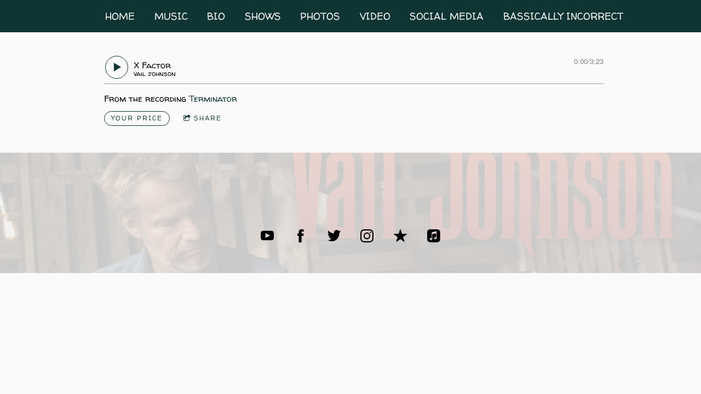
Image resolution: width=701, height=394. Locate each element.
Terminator (213, 98)
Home (120, 16)
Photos (320, 16)
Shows (263, 16)
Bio (216, 16)
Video (375, 16)
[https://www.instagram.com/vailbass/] (367, 235)
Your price (137, 118)
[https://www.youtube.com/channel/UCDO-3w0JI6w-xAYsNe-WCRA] (267, 235)
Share (208, 118)
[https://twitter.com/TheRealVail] (334, 235)
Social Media (447, 16)
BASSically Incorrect (563, 16)
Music (171, 16)
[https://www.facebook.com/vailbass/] (300, 235)
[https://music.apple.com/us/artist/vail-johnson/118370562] (400, 235)
